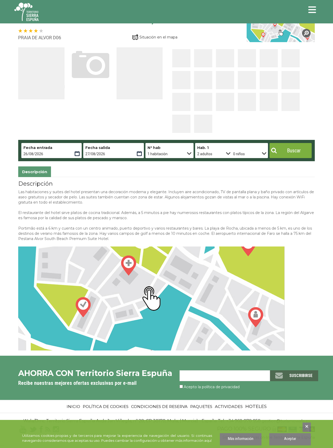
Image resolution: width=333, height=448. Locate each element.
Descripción (34, 171)
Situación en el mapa (158, 37)
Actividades (229, 406)
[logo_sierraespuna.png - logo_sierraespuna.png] (37, 12)
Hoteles (256, 406)
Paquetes (201, 406)
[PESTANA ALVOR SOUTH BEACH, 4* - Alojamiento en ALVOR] (181, 58)
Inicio (73, 406)
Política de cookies (106, 406)
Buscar (294, 150)
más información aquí (193, 440)
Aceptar (290, 438)
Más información (240, 438)
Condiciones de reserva (159, 406)
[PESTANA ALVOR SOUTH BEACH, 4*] (281, 32)
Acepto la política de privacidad (212, 387)
